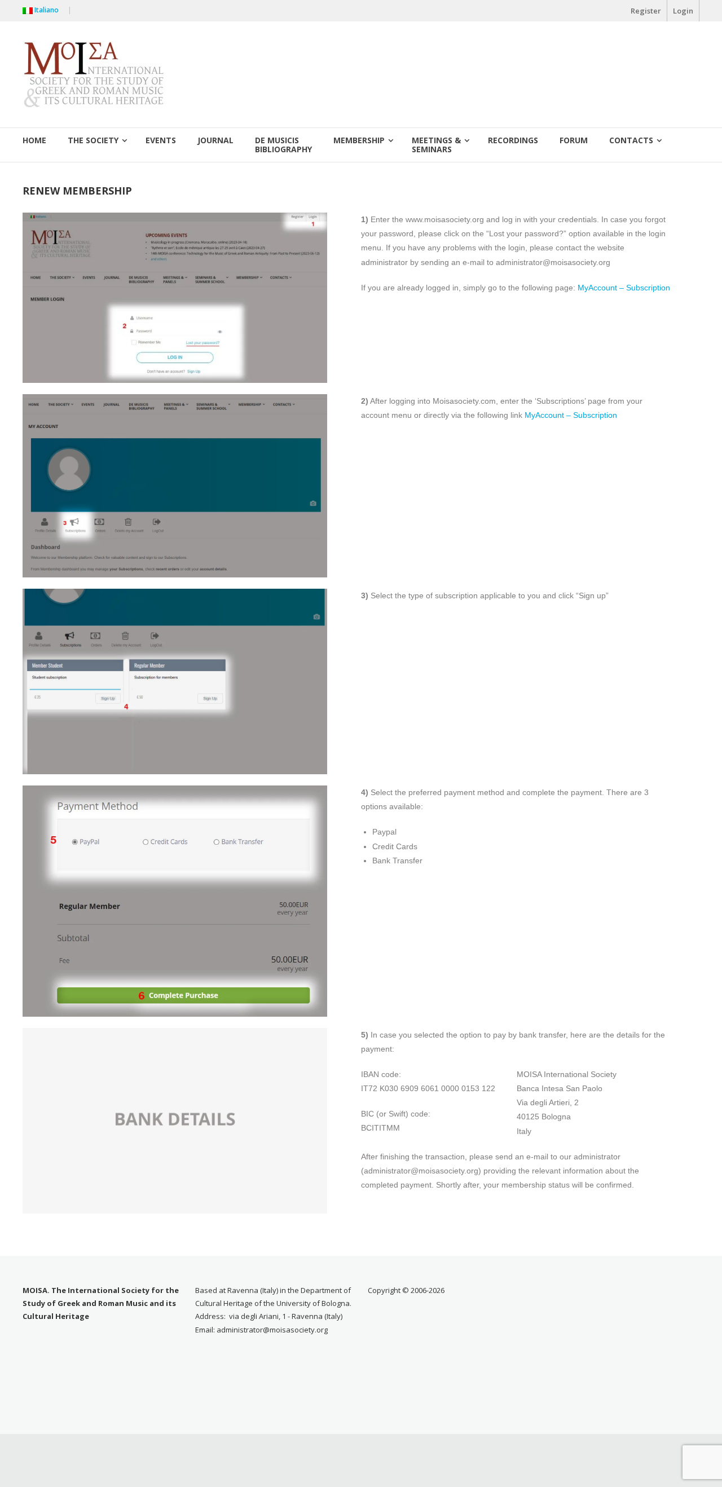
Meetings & (436, 143)
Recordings (513, 140)
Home (34, 140)
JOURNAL (215, 140)
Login (683, 11)
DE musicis (283, 143)
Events (161, 140)
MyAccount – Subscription (624, 287)
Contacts (631, 140)
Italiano (48, 10)
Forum (574, 140)
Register (646, 11)
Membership (359, 140)
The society (93, 140)
